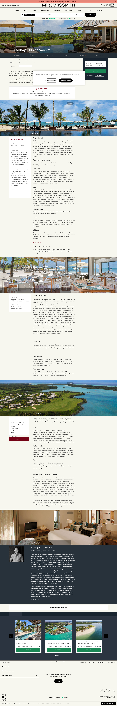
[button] (101, 5)
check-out (99, 63)
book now (95, 71)
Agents (47, 703)
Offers (34, 10)
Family (79, 10)
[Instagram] (101, 690)
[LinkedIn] (109, 690)
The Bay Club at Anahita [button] (26, 14)
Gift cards (59, 703)
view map (19, 439)
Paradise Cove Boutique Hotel (58, 643)
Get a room (100, 55)
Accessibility (66, 703)
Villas (25, 10)
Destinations (68, 10)
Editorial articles (7, 675)
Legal (35, 703)
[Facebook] (105, 690)
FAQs (39, 703)
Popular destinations (8, 671)
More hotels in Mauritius (25, 66)
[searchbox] (41, 15)
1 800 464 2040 (99, 75)
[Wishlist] (104, 5)
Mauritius (17, 47)
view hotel (28, 649)
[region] (59, 78)
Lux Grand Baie (21, 643)
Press (43, 703)
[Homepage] (58, 5)
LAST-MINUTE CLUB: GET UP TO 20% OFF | (58, 1)
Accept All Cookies (66, 80)
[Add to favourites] (11, 50)
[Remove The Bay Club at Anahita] (34, 15)
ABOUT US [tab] (83, 662)
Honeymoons (45, 10)
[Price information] (105, 50)
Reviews (66, 55)
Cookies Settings (51, 80)
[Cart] (107, 5)
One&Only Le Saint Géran (86, 643)
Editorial (89, 10)
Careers (53, 703)
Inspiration (57, 10)
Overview (17, 55)
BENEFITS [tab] (91, 662)
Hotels (17, 10)
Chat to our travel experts (109, 703)
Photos (34, 55)
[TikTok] (113, 690)
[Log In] (112, 5)
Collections (5, 667)
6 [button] (63, 656)
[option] (28, 636)
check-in (88, 63)
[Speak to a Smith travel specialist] (101, 5)
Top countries (6, 662)
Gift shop (99, 10)
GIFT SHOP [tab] (101, 662)
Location (50, 55)
